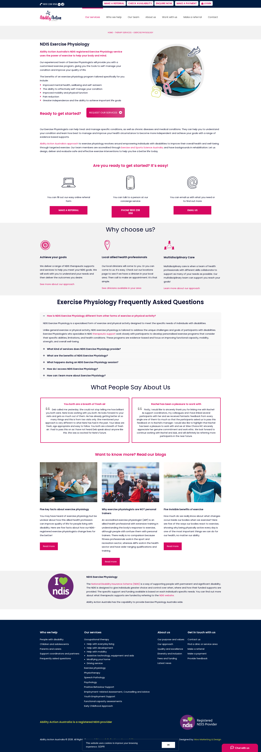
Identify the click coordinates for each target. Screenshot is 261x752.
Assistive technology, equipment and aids (110, 655)
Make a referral (196, 648)
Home (110, 32)
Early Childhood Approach (98, 705)
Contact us (194, 639)
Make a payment (197, 653)
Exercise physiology (95, 667)
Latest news (164, 663)
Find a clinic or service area (203, 644)
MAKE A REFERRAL (69, 210)
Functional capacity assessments (103, 701)
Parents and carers (50, 648)
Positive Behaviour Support (99, 686)
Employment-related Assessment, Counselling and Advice (117, 691)
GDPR (101, 747)
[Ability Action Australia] (50, 15)
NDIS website (166, 595)
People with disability (51, 639)
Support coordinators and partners (59, 653)
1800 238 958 (50, 4)
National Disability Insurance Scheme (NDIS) (115, 583)
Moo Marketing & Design (207, 739)
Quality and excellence (170, 648)
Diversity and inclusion (170, 653)
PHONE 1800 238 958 (130, 212)
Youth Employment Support (99, 696)
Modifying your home (98, 659)
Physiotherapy (92, 672)
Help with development (100, 647)
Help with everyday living (100, 643)
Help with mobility (97, 651)
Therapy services (123, 32)
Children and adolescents (54, 644)
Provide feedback (197, 658)
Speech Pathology (94, 677)
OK (168, 745)
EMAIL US (192, 210)
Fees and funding (167, 658)
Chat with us (241, 748)
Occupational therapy (96, 639)
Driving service (95, 663)
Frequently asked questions (55, 658)
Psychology (90, 682)
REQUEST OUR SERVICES (103, 112)
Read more (49, 546)
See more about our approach (57, 284)
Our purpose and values (171, 639)
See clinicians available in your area (121, 288)
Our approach (165, 644)
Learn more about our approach (182, 288)
